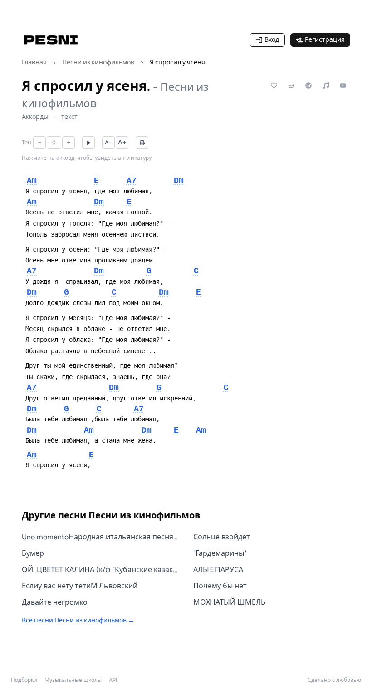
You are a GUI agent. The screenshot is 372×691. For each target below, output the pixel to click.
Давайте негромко (55, 602)
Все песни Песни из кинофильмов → (78, 620)
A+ (122, 142)
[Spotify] (308, 85)
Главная (34, 62)
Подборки (24, 680)
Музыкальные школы (73, 680)
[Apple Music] (325, 85)
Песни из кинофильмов (98, 62)
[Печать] (142, 142)
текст (69, 117)
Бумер (33, 553)
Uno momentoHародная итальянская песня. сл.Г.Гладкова (100, 537)
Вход (271, 40)
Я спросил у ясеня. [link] (178, 62)
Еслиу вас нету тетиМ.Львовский (79, 586)
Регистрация (325, 40)
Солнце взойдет (221, 537)
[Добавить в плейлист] (291, 85)
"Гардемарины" (219, 553)
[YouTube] (343, 85)
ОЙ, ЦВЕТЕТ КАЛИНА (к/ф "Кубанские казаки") (100, 569)
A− (108, 142)
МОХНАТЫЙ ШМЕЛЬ (229, 602)
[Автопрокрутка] (88, 142)
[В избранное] (274, 85)
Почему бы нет (220, 586)
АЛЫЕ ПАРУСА (218, 569)
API (113, 680)
